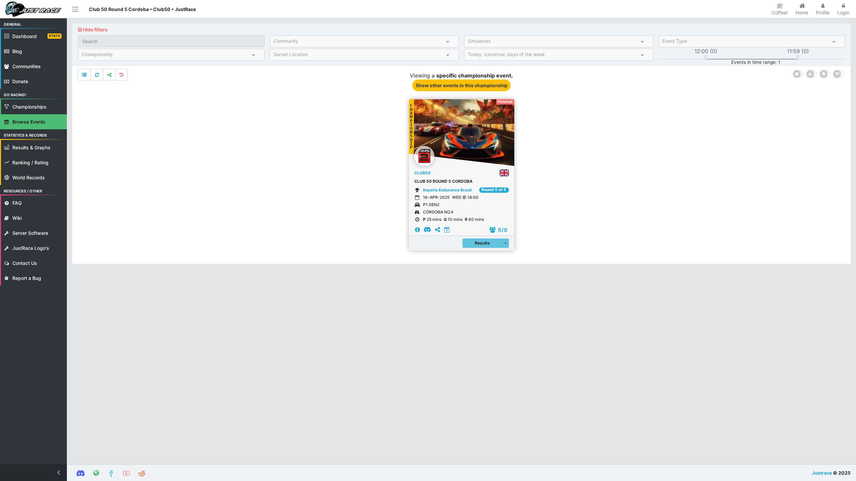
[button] (33, 472)
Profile (823, 12)
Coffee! (780, 12)
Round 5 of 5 (493, 189)
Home (801, 12)
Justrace (822, 473)
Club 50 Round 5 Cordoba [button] (443, 181)
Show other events (462, 85)
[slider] (706, 57)
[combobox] (359, 42)
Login (843, 12)
